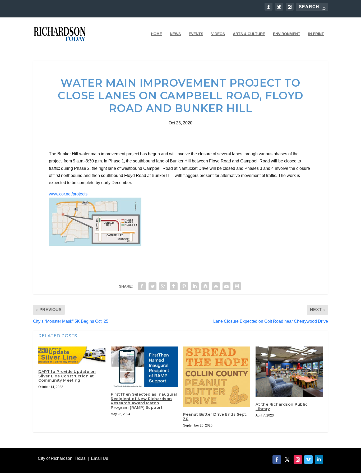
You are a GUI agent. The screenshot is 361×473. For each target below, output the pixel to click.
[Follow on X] (287, 459)
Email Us (99, 458)
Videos (218, 34)
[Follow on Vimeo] (308, 459)
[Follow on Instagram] (298, 459)
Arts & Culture (249, 34)
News (175, 34)
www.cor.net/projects (68, 194)
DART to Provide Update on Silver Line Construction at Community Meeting (67, 376)
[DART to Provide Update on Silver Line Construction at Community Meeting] (71, 355)
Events (196, 34)
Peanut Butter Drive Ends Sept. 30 (215, 416)
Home (156, 34)
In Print (316, 34)
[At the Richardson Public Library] (289, 371)
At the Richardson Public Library (282, 406)
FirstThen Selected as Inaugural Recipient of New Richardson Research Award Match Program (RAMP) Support (144, 401)
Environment (286, 34)
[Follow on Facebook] (276, 459)
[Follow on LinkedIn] (319, 459)
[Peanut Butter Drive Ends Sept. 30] (216, 376)
